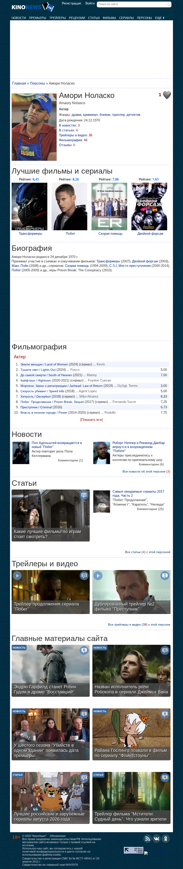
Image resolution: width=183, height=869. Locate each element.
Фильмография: (73, 140)
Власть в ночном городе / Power (44, 412)
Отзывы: (67, 145)
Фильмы (109, 18)
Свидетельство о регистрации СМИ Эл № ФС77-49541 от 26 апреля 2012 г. (60, 860)
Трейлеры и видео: (75, 135)
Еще (159, 18)
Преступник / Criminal (36, 407)
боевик (105, 114)
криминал (90, 114)
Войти (90, 3)
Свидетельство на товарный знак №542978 (50, 864)
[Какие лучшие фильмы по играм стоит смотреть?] (51, 516)
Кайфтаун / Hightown (36, 380)
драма (76, 114)
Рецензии (77, 18)
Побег (70, 233)
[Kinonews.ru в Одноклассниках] (166, 838)
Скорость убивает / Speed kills (42, 391)
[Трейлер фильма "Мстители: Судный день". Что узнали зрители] (131, 798)
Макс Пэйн (20, 266)
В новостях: (69, 125)
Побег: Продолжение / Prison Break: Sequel (52, 402)
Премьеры (37, 18)
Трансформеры (30, 233)
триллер (118, 114)
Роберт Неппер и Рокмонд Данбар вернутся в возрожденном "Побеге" (138, 447)
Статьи (94, 18)
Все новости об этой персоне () (146, 471)
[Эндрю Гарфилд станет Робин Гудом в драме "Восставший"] (51, 671)
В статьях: (68, 130)
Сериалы (126, 18)
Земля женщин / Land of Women (44, 364)
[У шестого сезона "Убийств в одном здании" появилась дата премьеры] (51, 734)
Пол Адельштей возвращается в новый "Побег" (57, 445)
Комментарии (70, 460)
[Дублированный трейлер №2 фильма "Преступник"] (131, 592)
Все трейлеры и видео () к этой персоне (139, 624)
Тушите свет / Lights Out (38, 369)
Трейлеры (57, 18)
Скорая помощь (110, 233)
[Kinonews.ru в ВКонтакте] (156, 838)
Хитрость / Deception (36, 396)
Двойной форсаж (150, 233)
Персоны (144, 18)
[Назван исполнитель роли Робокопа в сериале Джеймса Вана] (131, 671)
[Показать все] (91, 419)
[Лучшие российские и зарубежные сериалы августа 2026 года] (51, 798)
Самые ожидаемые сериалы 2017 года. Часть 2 (138, 493)
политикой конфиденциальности (43, 851)
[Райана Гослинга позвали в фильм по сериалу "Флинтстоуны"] (131, 734)
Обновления (58, 836)
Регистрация (71, 3)
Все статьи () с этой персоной (147, 552)
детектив (133, 114)
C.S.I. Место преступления (130, 266)
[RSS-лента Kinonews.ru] (147, 838)
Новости (19, 18)
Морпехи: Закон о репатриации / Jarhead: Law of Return (62, 386)
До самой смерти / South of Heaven (46, 375)
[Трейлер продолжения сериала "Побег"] (51, 592)
